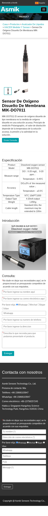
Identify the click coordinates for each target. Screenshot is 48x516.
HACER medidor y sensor (17, 27)
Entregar (8, 353)
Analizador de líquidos (33, 24)
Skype (42, 305)
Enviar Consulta (10, 140)
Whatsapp (22, 305)
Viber (6, 308)
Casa (5, 24)
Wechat (33, 305)
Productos (15, 24)
